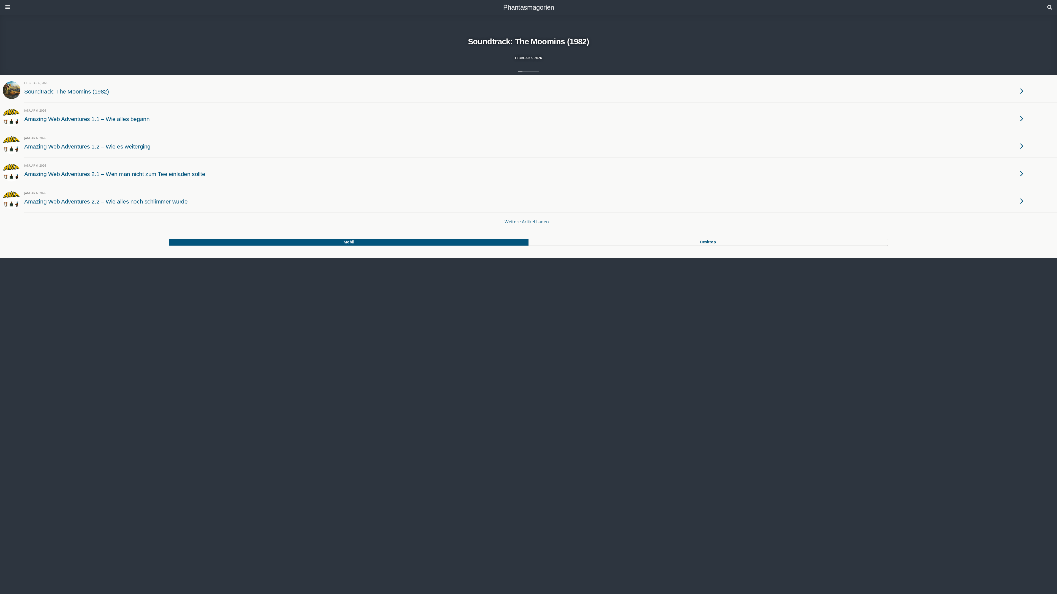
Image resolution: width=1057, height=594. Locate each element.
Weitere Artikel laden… (528, 222)
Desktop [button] (708, 241)
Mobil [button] (349, 241)
